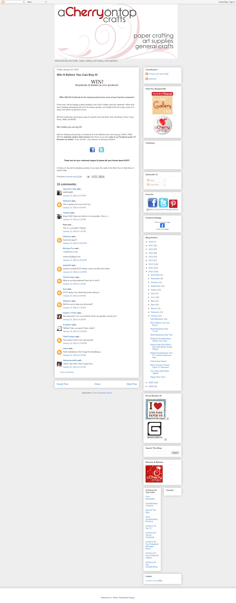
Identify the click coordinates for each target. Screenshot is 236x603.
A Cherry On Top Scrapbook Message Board (152, 545)
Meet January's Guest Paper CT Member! (159, 366)
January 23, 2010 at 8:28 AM (74, 319)
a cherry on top (151, 581)
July (153, 293)
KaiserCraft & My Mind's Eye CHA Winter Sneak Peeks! (161, 346)
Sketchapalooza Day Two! (161, 335)
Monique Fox (68, 248)
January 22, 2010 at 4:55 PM (74, 208)
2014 (151, 257)
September (156, 286)
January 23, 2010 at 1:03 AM (74, 284)
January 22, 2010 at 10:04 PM (75, 243)
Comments (154, 184)
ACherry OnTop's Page (162, 222)
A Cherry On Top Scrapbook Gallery (152, 555)
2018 (151, 242)
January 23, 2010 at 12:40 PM (75, 343)
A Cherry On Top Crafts (158, 74)
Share (175, 209)
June (153, 297)
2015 (151, 253)
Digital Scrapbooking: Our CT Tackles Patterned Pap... (161, 355)
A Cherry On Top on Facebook (151, 535)
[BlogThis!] (95, 176)
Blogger (132, 598)
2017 (151, 245)
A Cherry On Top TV (151, 527)
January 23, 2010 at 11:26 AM (75, 331)
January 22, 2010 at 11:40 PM (75, 272)
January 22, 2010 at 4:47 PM (74, 196)
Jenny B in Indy (69, 189)
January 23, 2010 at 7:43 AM (74, 308)
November (155, 278)
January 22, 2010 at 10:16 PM (75, 260)
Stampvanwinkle (70, 360)
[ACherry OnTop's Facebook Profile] (162, 227)
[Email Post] (88, 177)
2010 (151, 271)
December (155, 275)
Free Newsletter (150, 497)
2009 (151, 382)
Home (97, 384)
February (155, 312)
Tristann (66, 213)
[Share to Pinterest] (103, 176)
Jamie (65, 348)
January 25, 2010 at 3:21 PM (74, 367)
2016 (151, 249)
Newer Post (62, 384)
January (154, 316)
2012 (151, 264)
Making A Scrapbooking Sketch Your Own (160, 339)
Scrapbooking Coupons (151, 504)
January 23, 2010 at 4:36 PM (74, 355)
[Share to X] (98, 176)
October (154, 282)
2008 (151, 386)
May (153, 301)
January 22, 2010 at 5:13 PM (74, 219)
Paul (65, 289)
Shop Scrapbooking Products (151, 519)
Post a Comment (67, 372)
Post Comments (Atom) (102, 393)
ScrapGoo (67, 325)
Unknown (67, 201)
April (153, 304)
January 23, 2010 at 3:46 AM (74, 296)
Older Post (132, 384)
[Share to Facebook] (100, 176)
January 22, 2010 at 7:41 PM (74, 231)
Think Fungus (69, 277)
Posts (151, 180)
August (154, 290)
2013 (151, 260)
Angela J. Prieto (69, 313)
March (154, 308)
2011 (151, 268)
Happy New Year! (157, 377)
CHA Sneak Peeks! (158, 361)
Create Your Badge (162, 229)
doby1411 (67, 265)
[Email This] (93, 176)
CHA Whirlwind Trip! (158, 319)
